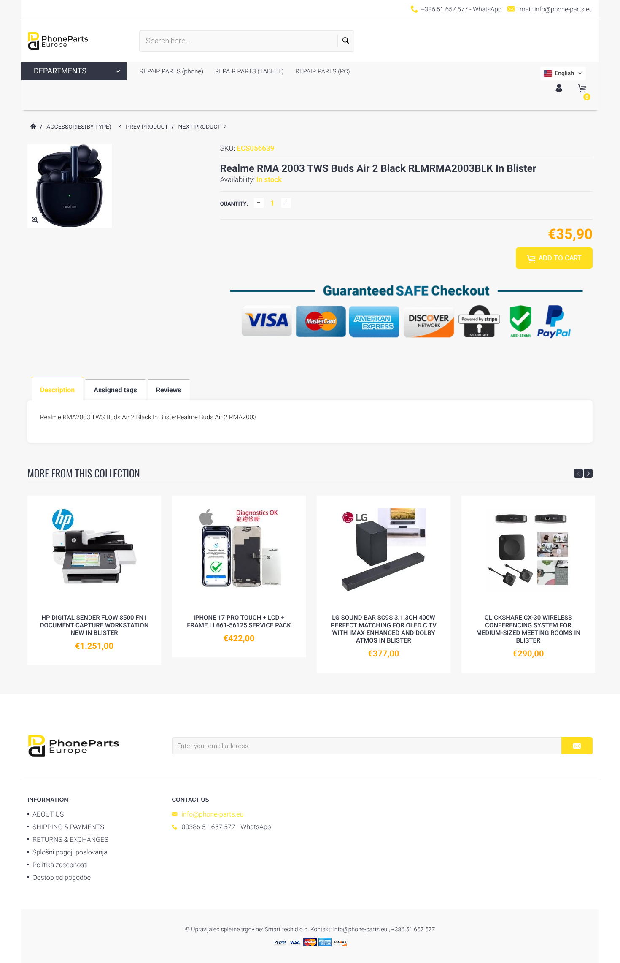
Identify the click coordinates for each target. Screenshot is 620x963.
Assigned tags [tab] (115, 390)
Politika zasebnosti (60, 865)
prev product (149, 127)
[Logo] (58, 41)
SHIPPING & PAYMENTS (68, 827)
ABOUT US (48, 814)
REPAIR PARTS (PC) (322, 71)
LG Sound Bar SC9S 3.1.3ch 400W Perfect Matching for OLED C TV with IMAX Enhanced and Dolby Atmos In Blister (384, 629)
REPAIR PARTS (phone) (171, 71)
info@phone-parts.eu (563, 9)
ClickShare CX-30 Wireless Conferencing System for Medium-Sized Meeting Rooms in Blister (528, 629)
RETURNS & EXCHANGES (70, 840)
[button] (563, 73)
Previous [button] (578, 473)
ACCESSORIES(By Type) (78, 127)
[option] (94, 580)
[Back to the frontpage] (32, 127)
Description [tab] (57, 390)
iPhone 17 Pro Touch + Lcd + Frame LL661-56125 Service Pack (239, 621)
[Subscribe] (577, 745)
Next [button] (588, 473)
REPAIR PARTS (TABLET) (248, 71)
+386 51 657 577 (444, 9)
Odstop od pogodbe (61, 877)
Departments (60, 71)
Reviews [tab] (168, 390)
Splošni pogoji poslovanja (70, 852)
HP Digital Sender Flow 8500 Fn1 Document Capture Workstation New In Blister (94, 625)
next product (201, 127)
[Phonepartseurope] (73, 745)
